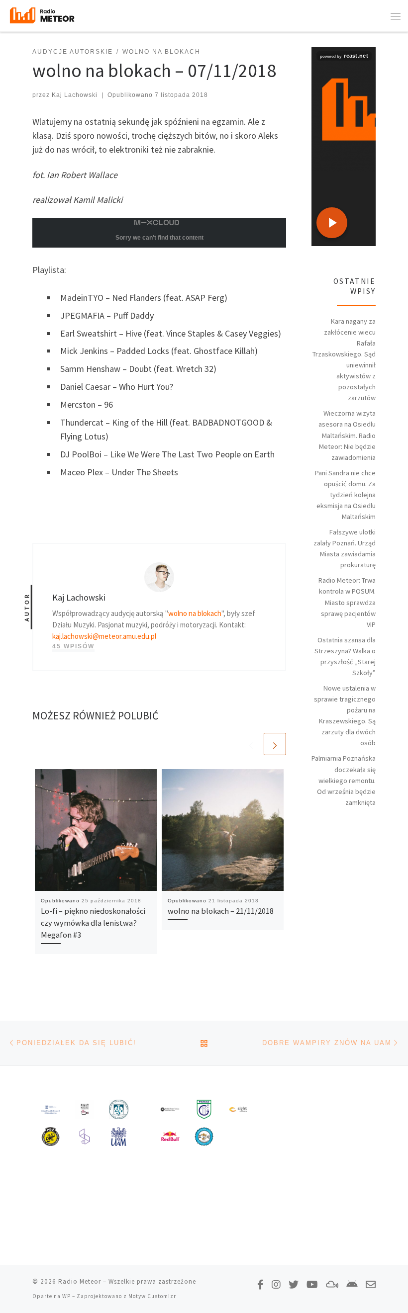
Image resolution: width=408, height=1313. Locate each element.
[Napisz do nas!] (371, 1284)
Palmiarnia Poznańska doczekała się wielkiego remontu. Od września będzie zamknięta (343, 780)
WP (66, 1296)
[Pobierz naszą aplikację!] (352, 1284)
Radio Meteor (79, 1281)
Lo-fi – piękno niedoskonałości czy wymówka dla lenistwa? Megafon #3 (93, 923)
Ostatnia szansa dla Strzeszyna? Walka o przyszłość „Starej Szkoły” (345, 656)
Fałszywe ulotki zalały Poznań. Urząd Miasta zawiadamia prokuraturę (344, 548)
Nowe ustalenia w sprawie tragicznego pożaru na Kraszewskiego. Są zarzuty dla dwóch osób (345, 715)
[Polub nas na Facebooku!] (260, 1284)
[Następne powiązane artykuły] (275, 744)
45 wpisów (73, 646)
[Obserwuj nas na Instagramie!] (276, 1284)
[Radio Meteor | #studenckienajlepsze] (42, 14)
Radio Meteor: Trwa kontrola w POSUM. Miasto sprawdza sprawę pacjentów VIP (347, 602)
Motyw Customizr (152, 1296)
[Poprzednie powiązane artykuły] (251, 744)
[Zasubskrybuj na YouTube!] (312, 1284)
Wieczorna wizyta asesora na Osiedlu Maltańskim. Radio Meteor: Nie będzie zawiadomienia (347, 435)
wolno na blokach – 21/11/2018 (221, 911)
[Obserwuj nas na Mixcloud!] (332, 1284)
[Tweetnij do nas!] (294, 1284)
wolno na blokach (194, 613)
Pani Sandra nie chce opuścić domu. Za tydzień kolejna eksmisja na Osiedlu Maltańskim (345, 494)
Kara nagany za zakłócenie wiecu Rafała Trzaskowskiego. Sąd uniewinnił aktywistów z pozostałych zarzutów (344, 360)
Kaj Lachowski (75, 94)
